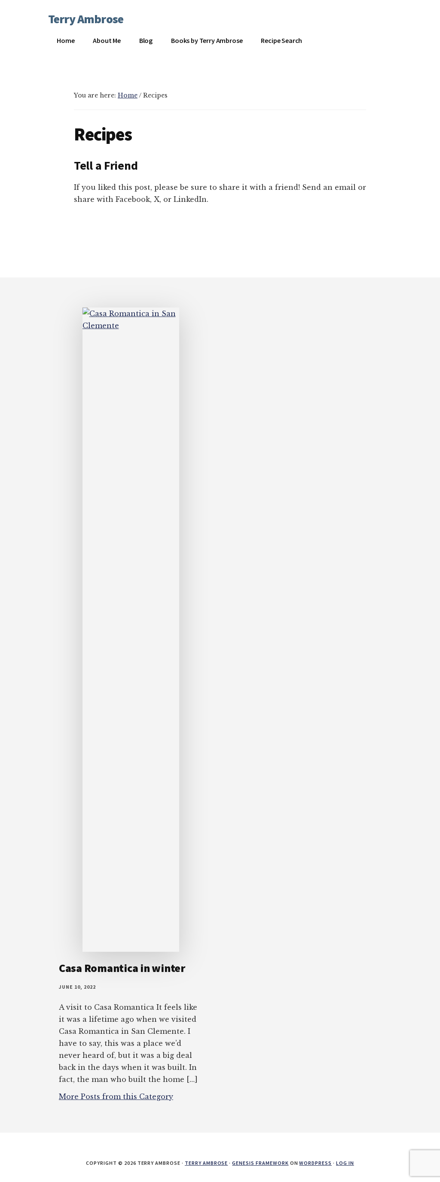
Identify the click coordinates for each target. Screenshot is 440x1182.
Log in (345, 1163)
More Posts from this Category (116, 1096)
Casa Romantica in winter (122, 968)
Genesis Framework (260, 1163)
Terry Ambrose (85, 19)
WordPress (315, 1163)
